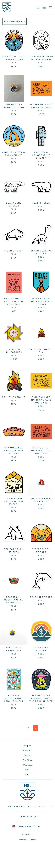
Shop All (27, 745)
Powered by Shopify (27, 839)
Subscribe (27, 750)
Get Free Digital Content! (26, 807)
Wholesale (27, 765)
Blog (27, 770)
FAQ (27, 774)
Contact (27, 755)
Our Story (27, 760)
